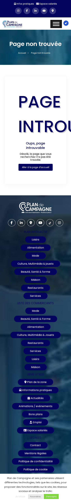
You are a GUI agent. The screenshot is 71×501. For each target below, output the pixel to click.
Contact (35, 445)
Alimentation (35, 248)
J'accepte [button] (51, 496)
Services (35, 296)
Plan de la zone (36, 382)
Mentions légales (35, 453)
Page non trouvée (40, 52)
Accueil (22, 52)
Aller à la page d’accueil (35, 167)
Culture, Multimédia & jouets (35, 264)
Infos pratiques (25, 3)
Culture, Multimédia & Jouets (35, 335)
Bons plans (36, 414)
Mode (35, 256)
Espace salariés (48, 3)
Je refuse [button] (20, 496)
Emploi (36, 422)
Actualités (37, 398)
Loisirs (35, 239)
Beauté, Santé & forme (35, 272)
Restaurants (35, 288)
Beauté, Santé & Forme (36, 319)
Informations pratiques (36, 390)
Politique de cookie (35, 469)
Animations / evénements (35, 406)
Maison (35, 280)
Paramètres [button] (35, 496)
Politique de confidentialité (35, 461)
